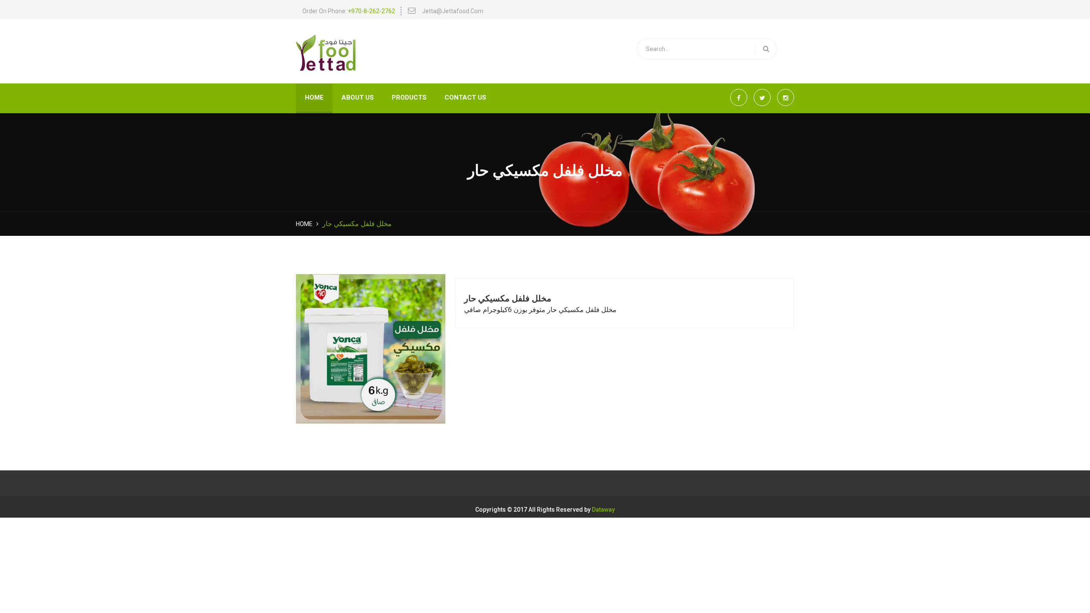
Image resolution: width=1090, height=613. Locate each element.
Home (314, 97)
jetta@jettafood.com (452, 11)
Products (409, 97)
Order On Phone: (348, 11)
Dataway (603, 510)
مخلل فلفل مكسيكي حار (507, 298)
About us (357, 97)
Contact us (465, 97)
